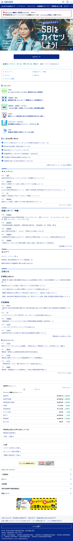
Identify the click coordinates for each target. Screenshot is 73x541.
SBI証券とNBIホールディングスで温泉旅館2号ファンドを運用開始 (21, 358)
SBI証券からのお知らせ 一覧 (61, 336)
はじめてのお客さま (7, 6)
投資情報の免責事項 (19, 518)
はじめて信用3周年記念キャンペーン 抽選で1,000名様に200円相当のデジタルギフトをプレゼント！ (32, 190)
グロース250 (7, 412)
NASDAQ (6, 418)
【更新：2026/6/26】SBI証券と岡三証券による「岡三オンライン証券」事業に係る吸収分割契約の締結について (35, 296)
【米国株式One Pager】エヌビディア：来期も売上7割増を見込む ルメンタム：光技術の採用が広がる (32, 237)
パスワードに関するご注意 (11, 448)
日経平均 (5, 396)
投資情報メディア (42, 6)
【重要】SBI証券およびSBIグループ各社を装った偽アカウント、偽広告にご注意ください (28, 293)
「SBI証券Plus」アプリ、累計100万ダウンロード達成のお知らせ (21, 364)
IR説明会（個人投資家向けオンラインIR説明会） (16, 260)
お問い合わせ (6, 518)
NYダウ (5, 415)
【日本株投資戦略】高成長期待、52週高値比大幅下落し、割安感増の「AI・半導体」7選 (28, 225)
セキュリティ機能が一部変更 (13, 12)
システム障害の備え (37, 520)
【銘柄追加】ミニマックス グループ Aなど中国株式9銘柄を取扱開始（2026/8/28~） (27, 321)
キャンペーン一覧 (64, 205)
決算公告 (30, 518)
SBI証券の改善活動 (9, 433)
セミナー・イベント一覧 (9, 256)
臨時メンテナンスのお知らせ (49, 64)
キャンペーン (31, 6)
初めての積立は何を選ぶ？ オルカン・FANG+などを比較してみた (22, 231)
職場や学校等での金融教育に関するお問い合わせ (16, 263)
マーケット (22, 6)
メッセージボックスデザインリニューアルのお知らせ (17, 327)
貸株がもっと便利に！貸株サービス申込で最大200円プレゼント (21, 202)
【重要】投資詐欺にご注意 (11, 455)
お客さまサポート (52, 165)
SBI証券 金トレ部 (57, 6)
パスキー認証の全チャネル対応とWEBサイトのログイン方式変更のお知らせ (24, 289)
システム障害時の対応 (27, 463)
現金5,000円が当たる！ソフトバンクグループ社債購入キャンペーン (22, 178)
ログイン (36, 57)
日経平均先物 (7, 399)
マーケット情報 (9, 79)
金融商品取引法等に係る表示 (45, 518)
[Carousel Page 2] (36, 51)
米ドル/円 (6, 422)
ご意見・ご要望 (7, 436)
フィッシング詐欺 (45, 15)
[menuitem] (67, 1)
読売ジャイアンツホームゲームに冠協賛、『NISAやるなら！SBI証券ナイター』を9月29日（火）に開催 (32, 346)
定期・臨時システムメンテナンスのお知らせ (15, 520)
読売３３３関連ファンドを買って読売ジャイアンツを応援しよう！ (21, 184)
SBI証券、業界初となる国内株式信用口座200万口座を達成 (19, 352)
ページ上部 (35, 526)
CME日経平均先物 (8, 402)
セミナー (7, 75)
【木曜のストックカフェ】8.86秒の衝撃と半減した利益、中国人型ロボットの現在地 (27, 243)
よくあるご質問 (65, 165)
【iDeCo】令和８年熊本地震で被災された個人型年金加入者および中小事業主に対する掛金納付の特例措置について (36, 308)
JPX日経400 (6, 409)
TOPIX (5, 405)
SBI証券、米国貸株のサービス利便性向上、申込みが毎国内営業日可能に (23, 369)
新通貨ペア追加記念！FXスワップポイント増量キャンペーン (20, 196)
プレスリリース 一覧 (63, 373)
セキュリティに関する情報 (11, 451)
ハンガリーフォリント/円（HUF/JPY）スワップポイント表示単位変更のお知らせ (26, 315)
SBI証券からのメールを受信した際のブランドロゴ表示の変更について (23, 285)
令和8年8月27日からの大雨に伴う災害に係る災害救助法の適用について (23, 333)
